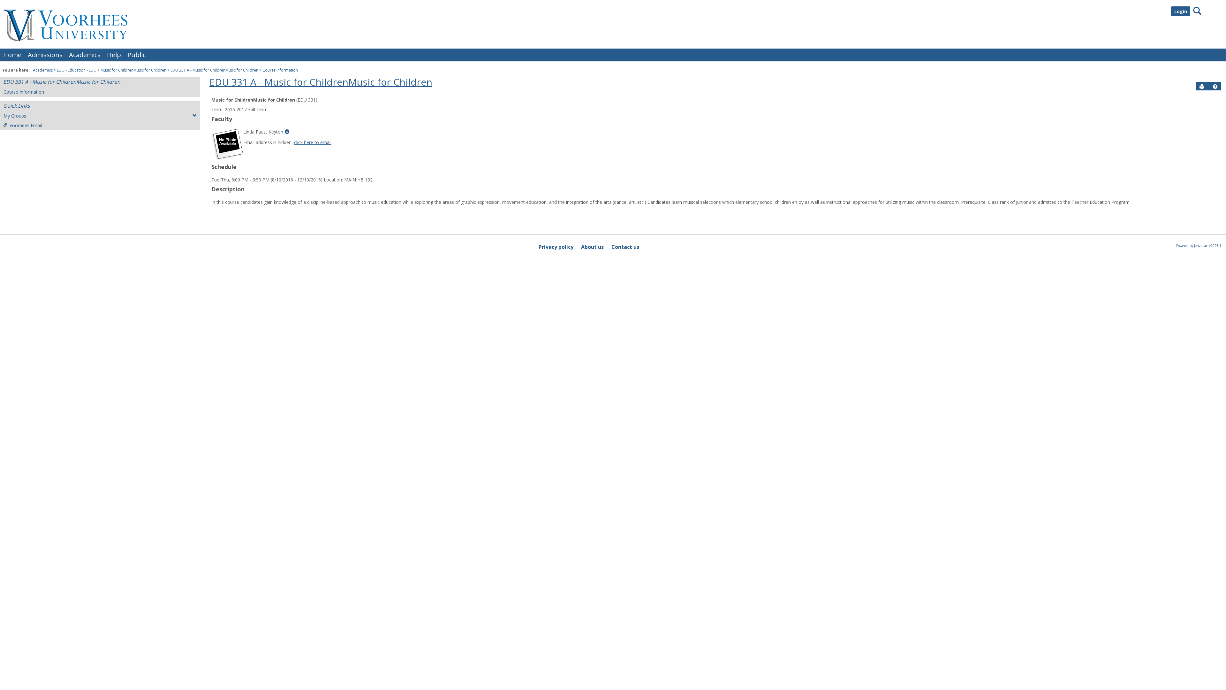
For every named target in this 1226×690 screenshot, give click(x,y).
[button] (1215, 86)
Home (12, 54)
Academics (85, 54)
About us (592, 246)
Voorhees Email (26, 125)
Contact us (625, 246)
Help (114, 54)
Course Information (280, 70)
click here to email (312, 142)
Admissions (45, 54)
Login (1180, 11)
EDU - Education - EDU (76, 70)
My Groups (15, 116)
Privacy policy (556, 246)
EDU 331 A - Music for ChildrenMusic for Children (214, 70)
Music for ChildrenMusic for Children (133, 70)
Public (136, 54)
